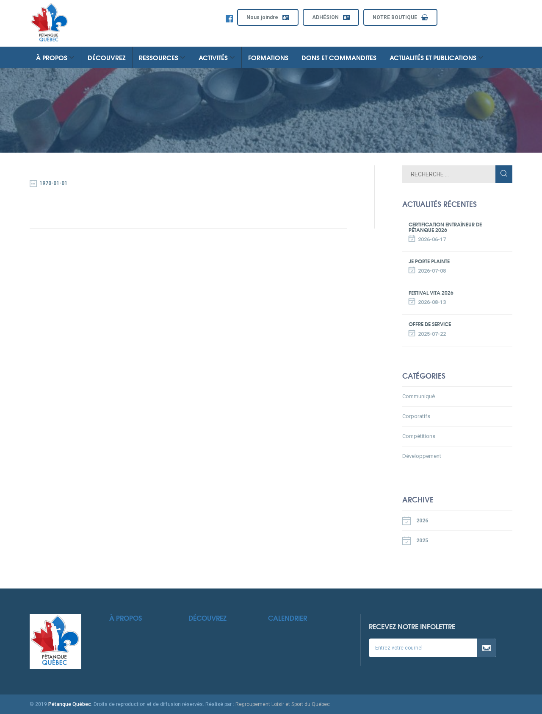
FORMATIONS (268, 57)
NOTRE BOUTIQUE (395, 17)
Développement (421, 456)
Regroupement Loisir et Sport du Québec (282, 704)
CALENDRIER (287, 617)
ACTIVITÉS (214, 57)
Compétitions (418, 436)
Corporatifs (416, 416)
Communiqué (418, 396)
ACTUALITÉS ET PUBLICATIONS (434, 57)
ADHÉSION (325, 17)
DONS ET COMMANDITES (338, 57)
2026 (421, 521)
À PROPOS (52, 57)
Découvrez (207, 617)
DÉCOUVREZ (107, 57)
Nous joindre (262, 17)
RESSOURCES (159, 57)
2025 (421, 541)
